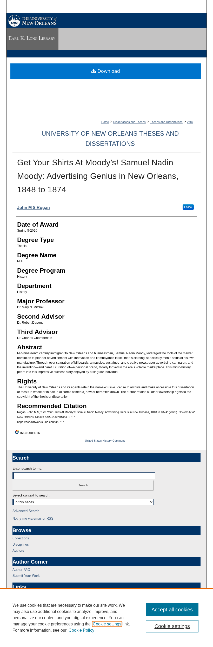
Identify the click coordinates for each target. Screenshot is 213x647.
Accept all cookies (172, 609)
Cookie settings (107, 624)
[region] (106, 617)
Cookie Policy (81, 630)
